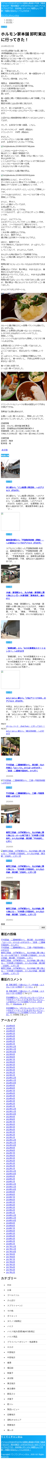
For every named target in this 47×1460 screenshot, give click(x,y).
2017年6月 (10, 1262)
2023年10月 (11, 1114)
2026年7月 (10, 1028)
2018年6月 (10, 1231)
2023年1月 (10, 1137)
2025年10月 (11, 1052)
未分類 (5, 450)
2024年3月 (10, 1101)
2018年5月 (10, 1233)
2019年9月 (10, 1192)
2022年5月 (10, 1158)
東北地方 (11, 1383)
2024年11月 (11, 1080)
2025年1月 (10, 1075)
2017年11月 (11, 1249)
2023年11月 (11, 1111)
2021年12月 (11, 1171)
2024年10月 (11, 1083)
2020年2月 (10, 1179)
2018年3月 (10, 1239)
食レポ (10, 1430)
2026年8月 (10, 1026)
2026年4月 (10, 1036)
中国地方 (11, 1352)
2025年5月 (10, 1065)
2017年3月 (10, 1270)
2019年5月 (10, 1202)
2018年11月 (11, 1218)
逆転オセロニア (14, 1420)
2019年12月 (11, 1184)
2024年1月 (10, 1106)
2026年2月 (10, 1041)
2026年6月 (10, 1031)
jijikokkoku (17, 1004)
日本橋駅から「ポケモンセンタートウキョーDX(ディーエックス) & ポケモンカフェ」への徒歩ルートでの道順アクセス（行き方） (25, 1000)
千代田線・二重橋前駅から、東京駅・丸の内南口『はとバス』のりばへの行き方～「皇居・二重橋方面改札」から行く (25, 768)
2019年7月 (10, 1197)
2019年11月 (11, 1187)
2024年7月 (10, 1091)
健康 (9, 1363)
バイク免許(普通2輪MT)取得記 (21, 1331)
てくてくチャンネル (10, 15)
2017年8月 (10, 1257)
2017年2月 (10, 1272)
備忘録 (10, 1368)
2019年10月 (11, 1189)
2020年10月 (11, 1174)
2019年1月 (10, 1213)
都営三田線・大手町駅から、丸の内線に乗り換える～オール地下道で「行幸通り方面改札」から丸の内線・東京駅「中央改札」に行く (23, 955)
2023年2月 (10, 1135)
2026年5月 (10, 1034)
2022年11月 (11, 1143)
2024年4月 (10, 1098)
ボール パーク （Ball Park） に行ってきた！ (25, 726)
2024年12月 (11, 1078)
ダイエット (12, 1316)
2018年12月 (11, 1215)
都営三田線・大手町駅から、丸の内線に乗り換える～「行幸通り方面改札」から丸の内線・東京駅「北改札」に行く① (25, 912)
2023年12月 (11, 1109)
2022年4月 (10, 1161)
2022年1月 (10, 1169)
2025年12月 (11, 1046)
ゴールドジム (13, 1295)
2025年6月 (10, 1062)
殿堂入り (11, 1394)
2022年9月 (10, 1148)
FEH (9, 1285)
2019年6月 (10, 1200)
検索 (3, 924)
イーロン (29, 987)
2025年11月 (11, 1049)
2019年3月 (10, 1207)
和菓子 (10, 1373)
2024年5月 (10, 1096)
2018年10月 (11, 1220)
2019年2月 (10, 1210)
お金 (9, 1290)
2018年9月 (10, 1223)
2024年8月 (10, 1088)
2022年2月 (10, 1166)
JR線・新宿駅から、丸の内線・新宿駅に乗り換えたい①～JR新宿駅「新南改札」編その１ (25, 595)
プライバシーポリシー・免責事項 (22, 1342)
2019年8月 (10, 1194)
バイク (10, 1326)
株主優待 (11, 1389)
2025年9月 (10, 1054)
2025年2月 (10, 1072)
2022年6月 (10, 1156)
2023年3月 (10, 1132)
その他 (10, 1311)
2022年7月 (10, 1153)
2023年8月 (10, 1119)
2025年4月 (10, 1067)
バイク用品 (12, 1337)
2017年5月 (10, 1265)
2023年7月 (10, 1122)
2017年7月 (10, 1259)
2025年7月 (10, 1059)
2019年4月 (10, 1205)
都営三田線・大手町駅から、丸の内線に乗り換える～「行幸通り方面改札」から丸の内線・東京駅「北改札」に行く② (25, 869)
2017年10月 (11, 1252)
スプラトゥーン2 (14, 1305)
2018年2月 (10, 1241)
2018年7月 (10, 1228)
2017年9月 (10, 1254)
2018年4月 (10, 1236)
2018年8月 (10, 1226)
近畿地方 (11, 1415)
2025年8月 (10, 1057)
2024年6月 (10, 1093)
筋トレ (10, 1404)
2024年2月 (10, 1104)
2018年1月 (10, 1244)
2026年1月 (10, 1044)
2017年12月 (11, 1246)
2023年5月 (10, 1127)
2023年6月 (10, 1124)
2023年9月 (10, 1117)
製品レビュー (13, 1409)
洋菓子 (10, 1399)
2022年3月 (10, 1163)
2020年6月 (10, 1176)
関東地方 (11, 1425)
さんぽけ (11, 1300)
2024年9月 (10, 1085)
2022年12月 (11, 1140)
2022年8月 (10, 1150)
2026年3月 (10, 1039)
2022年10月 (11, 1145)
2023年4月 (10, 1130)
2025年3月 (10, 1070)
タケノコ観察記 (14, 1321)
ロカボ (10, 1347)
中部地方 (11, 1357)
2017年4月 (10, 1267)
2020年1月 (10, 1181)
